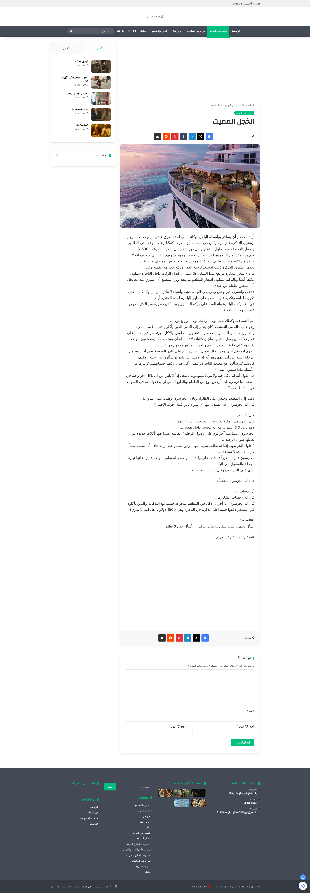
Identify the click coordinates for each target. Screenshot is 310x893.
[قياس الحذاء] (101, 66)
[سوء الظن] (182, 793)
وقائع (147, 871)
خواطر (143, 31)
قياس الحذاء (81, 61)
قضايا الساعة (143, 838)
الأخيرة (100, 48)
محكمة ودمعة (80, 109)
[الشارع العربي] (155, 16)
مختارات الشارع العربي (138, 844)
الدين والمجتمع (159, 31)
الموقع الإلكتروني (179, 726)
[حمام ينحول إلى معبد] (101, 98)
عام (148, 827)
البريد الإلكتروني (245, 726)
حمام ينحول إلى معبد (76, 93)
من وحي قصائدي (196, 31)
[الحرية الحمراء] (198, 803)
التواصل (94, 823)
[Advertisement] (190, 67)
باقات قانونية (143, 810)
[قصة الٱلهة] (101, 130)
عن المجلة (93, 812)
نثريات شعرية (143, 866)
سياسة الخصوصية (89, 818)
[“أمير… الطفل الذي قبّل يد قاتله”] (101, 82)
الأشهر (66, 48)
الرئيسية (236, 31)
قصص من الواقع (218, 31)
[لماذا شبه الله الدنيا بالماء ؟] (182, 803)
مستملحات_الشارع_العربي (136, 849)
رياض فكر (177, 31)
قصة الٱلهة (82, 125)
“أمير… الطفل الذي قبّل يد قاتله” (75, 79)
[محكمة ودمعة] (101, 114)
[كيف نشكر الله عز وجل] (165, 793)
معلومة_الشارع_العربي (138, 855)
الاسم (250, 710)
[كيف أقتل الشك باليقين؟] (198, 793)
